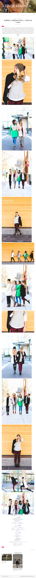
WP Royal (7, 576)
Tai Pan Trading (17, 522)
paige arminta (18, 6)
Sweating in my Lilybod (17, 569)
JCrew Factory (19, 533)
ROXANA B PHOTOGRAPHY (20, 515)
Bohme (15, 529)
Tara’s (17, 517)
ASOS (19, 534)
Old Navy (19, 540)
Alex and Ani (20, 545)
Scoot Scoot (4, 561)
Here (21, 518)
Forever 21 (19, 521)
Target (17, 523)
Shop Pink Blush (19, 526)
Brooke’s (16, 525)
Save (3, 26)
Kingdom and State (21, 528)
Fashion (21, 18)
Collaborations (16, 18)
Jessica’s (16, 532)
